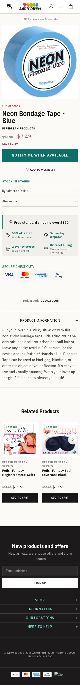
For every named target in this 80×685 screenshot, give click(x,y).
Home (25, 18)
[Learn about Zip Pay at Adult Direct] (59, 677)
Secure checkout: (18, 266)
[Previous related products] (7, 439)
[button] (9, 7)
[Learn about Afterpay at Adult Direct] (57, 275)
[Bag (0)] (71, 7)
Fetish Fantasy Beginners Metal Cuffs (18, 473)
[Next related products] (73, 439)
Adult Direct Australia (30, 6)
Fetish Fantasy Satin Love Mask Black (57, 473)
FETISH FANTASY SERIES (15, 464)
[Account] (51, 7)
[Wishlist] (61, 7)
